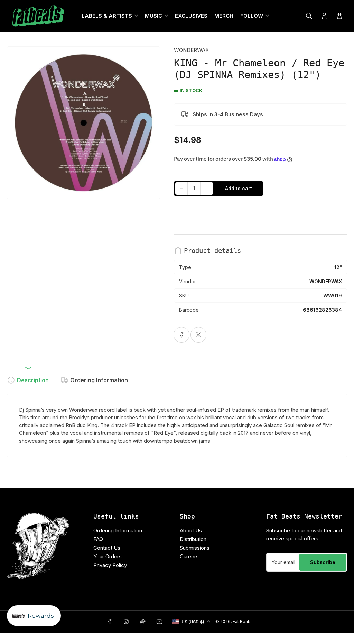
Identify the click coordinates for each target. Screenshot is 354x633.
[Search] (309, 16)
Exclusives (191, 15)
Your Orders (107, 556)
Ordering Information (99, 380)
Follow (251, 15)
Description (33, 380)
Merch (223, 15)
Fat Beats (242, 621)
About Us (191, 530)
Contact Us (106, 547)
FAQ (98, 539)
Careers (189, 556)
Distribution (193, 539)
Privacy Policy (110, 565)
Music (153, 15)
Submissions (194, 547)
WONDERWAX (191, 50)
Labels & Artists (107, 15)
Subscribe (322, 562)
